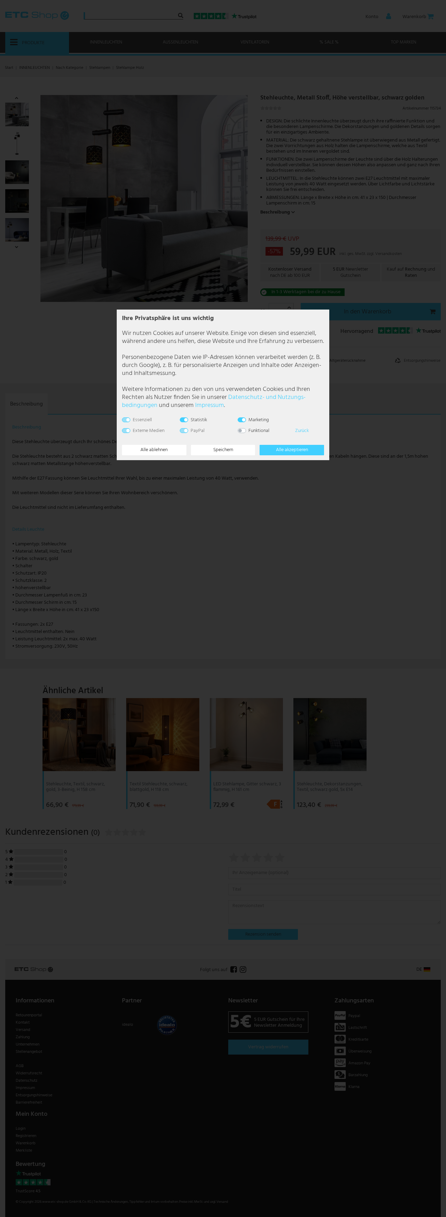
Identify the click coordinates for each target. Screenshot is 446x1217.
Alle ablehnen (154, 450)
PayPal (198, 430)
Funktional (258, 430)
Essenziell (142, 420)
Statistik (199, 420)
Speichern (223, 450)
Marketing (258, 420)
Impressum (209, 405)
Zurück (302, 430)
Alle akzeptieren (292, 450)
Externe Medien (148, 430)
